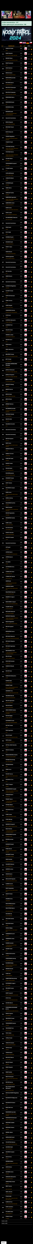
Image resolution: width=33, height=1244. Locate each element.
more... (4, 1242)
